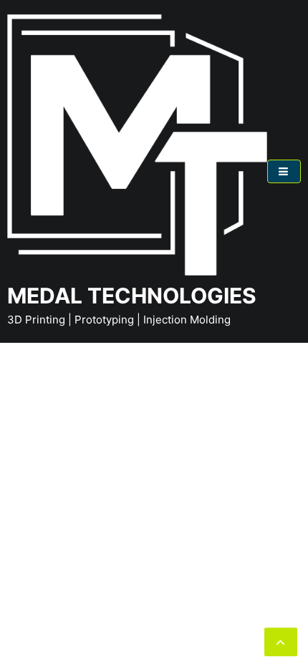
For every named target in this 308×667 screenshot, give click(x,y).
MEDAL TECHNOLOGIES (131, 295)
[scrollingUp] (280, 642)
